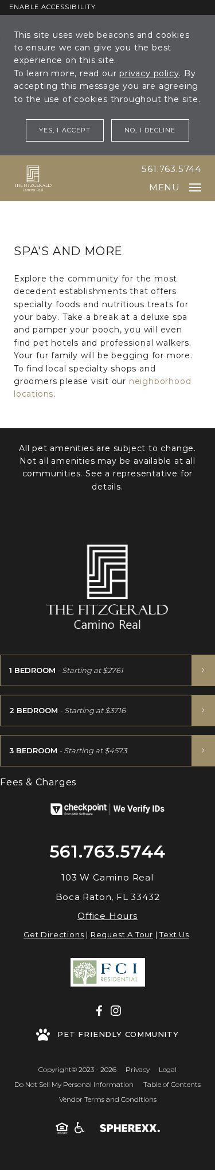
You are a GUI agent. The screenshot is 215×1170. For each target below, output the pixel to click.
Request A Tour (122, 934)
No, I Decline (149, 130)
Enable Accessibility (52, 7)
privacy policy (149, 73)
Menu (164, 187)
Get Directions (54, 934)
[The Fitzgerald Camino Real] (33, 178)
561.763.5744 (171, 168)
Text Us (174, 934)
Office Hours (107, 915)
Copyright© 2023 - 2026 (77, 1069)
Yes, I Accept (65, 130)
